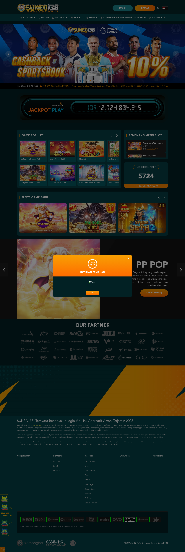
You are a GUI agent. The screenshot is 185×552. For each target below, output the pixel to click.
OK (92, 293)
